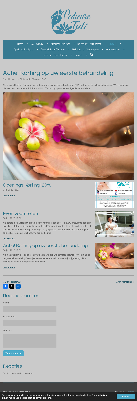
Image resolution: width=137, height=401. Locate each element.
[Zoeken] (92, 54)
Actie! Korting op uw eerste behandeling (45, 245)
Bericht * (7, 330)
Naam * (6, 302)
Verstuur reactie (13, 353)
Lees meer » (9, 195)
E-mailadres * (10, 316)
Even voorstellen (20, 213)
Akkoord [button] (126, 396)
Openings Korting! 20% (27, 185)
